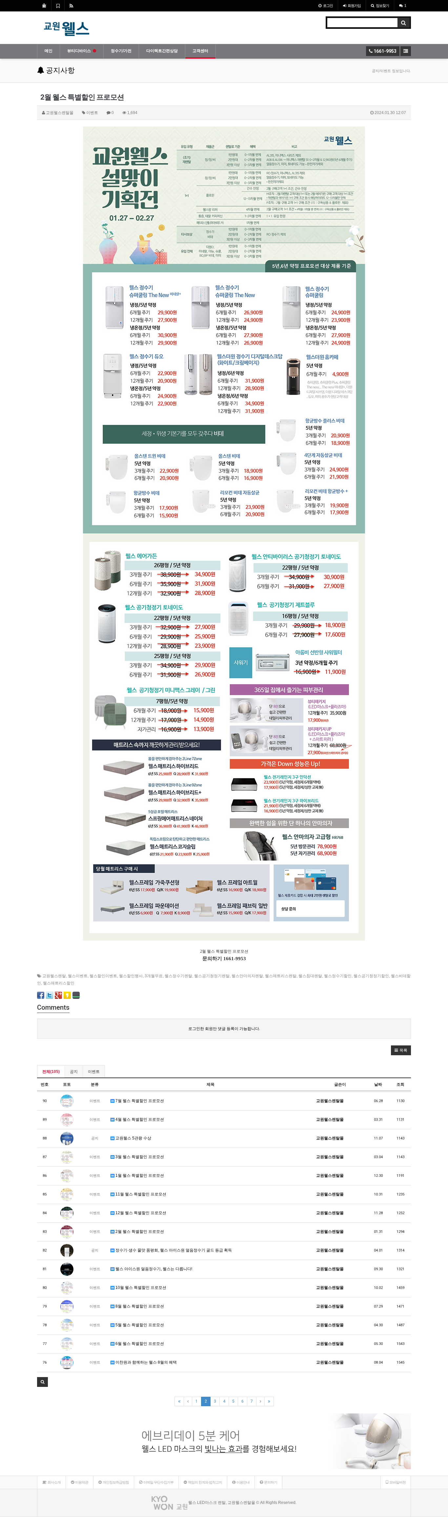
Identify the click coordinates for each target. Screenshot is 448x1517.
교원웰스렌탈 (54, 976)
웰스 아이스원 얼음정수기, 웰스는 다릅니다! (153, 1269)
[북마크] (57, 5)
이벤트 (94, 1071)
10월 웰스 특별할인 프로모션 (140, 1287)
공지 (74, 1071)
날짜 (378, 1084)
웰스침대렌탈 (310, 976)
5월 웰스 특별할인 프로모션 (139, 1325)
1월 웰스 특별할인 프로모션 (139, 1175)
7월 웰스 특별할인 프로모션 (139, 1101)
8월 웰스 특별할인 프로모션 (139, 1306)
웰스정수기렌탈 (178, 976)
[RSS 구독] (71, 5)
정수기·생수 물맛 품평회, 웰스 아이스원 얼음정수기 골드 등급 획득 (173, 1250)
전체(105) (51, 1071)
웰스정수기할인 (338, 976)
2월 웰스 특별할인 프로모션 (139, 1231)
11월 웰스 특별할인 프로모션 (140, 1194)
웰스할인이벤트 (103, 976)
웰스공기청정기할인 (371, 976)
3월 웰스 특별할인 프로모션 (139, 1157)
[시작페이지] (44, 5)
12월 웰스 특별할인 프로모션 (140, 1213)
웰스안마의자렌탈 (247, 976)
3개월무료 (154, 976)
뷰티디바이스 (79, 51)
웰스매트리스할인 (58, 983)
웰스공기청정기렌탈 (212, 976)
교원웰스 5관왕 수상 (132, 1138)
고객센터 (200, 51)
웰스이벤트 (78, 976)
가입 (354, 6)
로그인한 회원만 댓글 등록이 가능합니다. (224, 1028)
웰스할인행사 (131, 976)
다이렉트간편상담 (162, 51)
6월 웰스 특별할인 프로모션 (139, 1343)
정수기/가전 (121, 51)
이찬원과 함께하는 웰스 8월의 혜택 (145, 1362)
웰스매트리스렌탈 (280, 976)
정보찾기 (382, 6)
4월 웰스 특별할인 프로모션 (139, 1119)
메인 (48, 51)
